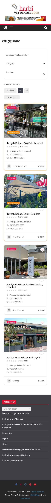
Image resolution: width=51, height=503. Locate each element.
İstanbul (27, 151)
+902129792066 (17, 369)
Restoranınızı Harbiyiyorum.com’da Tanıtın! (21, 449)
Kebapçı (15, 380)
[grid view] (20, 90)
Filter (11, 90)
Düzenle (10, 97)
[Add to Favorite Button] (42, 108)
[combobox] (24, 63)
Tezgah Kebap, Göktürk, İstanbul (25, 143)
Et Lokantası (18, 166)
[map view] (26, 90)
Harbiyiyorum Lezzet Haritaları (16, 455)
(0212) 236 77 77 (17, 225)
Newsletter (7, 433)
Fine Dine (17, 237)
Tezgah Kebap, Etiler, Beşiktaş (23, 213)
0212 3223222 (16, 154)
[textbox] (10, 64)
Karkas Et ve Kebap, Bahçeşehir (24, 357)
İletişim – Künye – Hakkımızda (15, 413)
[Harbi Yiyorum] (5, 28)
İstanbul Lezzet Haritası (12, 460)
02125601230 (16, 298)
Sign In (5, 438)
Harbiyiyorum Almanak (12, 419)
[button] (7, 121)
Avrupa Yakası (16, 151)
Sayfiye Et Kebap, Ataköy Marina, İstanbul (25, 286)
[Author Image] (41, 137)
